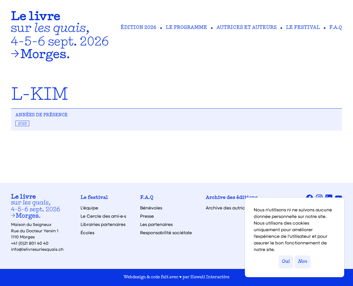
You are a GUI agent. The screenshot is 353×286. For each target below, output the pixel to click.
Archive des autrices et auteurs (239, 208)
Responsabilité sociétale (166, 232)
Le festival (303, 27)
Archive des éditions (232, 197)
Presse (147, 216)
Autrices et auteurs (246, 27)
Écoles (87, 232)
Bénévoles (151, 208)
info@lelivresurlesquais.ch (37, 249)
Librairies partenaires (103, 224)
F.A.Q (335, 27)
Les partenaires (156, 224)
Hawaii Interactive (209, 277)
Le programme (186, 27)
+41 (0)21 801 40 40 (30, 243)
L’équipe (89, 208)
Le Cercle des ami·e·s (103, 216)
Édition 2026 (138, 27)
